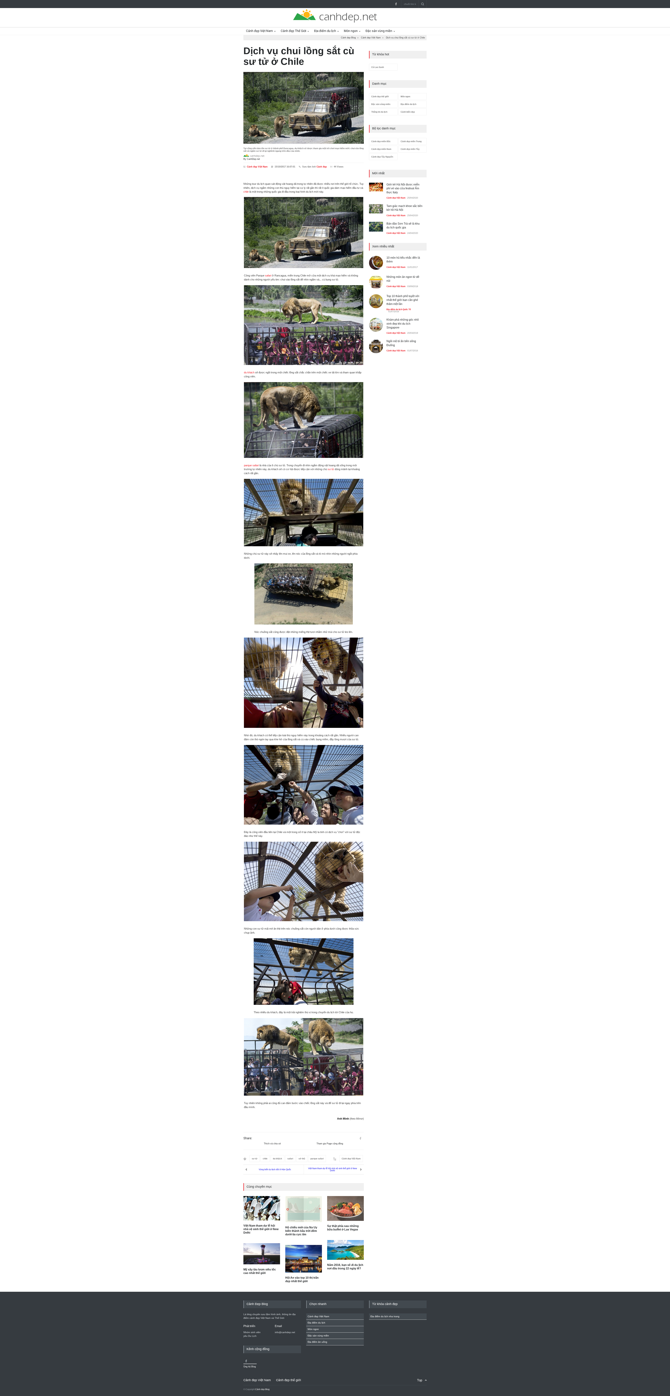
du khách (249, 372)
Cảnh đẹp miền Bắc (381, 141)
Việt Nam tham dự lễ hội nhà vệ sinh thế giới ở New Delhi (332, 1169)
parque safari (251, 465)
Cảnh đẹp (322, 166)
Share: (247, 1138)
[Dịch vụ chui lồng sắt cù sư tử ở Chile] (303, 108)
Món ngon (351, 31)
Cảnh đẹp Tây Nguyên (382, 157)
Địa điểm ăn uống (317, 1341)
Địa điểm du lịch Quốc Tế (398, 305)
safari (268, 275)
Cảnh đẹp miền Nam (381, 149)
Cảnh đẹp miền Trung (411, 141)
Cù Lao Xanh (377, 67)
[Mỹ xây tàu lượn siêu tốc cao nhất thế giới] (261, 1253)
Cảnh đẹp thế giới (380, 96)
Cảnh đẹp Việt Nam (259, 31)
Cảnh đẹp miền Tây (410, 149)
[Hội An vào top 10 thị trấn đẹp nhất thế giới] (303, 1259)
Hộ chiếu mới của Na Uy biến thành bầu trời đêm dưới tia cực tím (301, 1231)
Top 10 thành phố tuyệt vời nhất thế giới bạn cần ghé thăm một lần (402, 296)
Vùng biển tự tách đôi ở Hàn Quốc (275, 1169)
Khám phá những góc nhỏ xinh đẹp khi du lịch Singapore (402, 319)
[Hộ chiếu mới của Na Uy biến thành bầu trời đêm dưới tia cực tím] (303, 1209)
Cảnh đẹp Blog (262, 1389)
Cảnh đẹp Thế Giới (293, 31)
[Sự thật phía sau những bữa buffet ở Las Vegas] (345, 1208)
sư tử (331, 469)
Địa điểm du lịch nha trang (384, 1316)
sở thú (302, 1158)
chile (246, 191)
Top (419, 1380)
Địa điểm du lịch (325, 31)
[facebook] (396, 4)
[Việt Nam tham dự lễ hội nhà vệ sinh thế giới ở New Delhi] (261, 1208)
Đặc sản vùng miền (379, 31)
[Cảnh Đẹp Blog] (335, 21)
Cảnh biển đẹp (408, 112)
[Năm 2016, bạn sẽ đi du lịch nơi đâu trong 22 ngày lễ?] (345, 1250)
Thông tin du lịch (379, 112)
